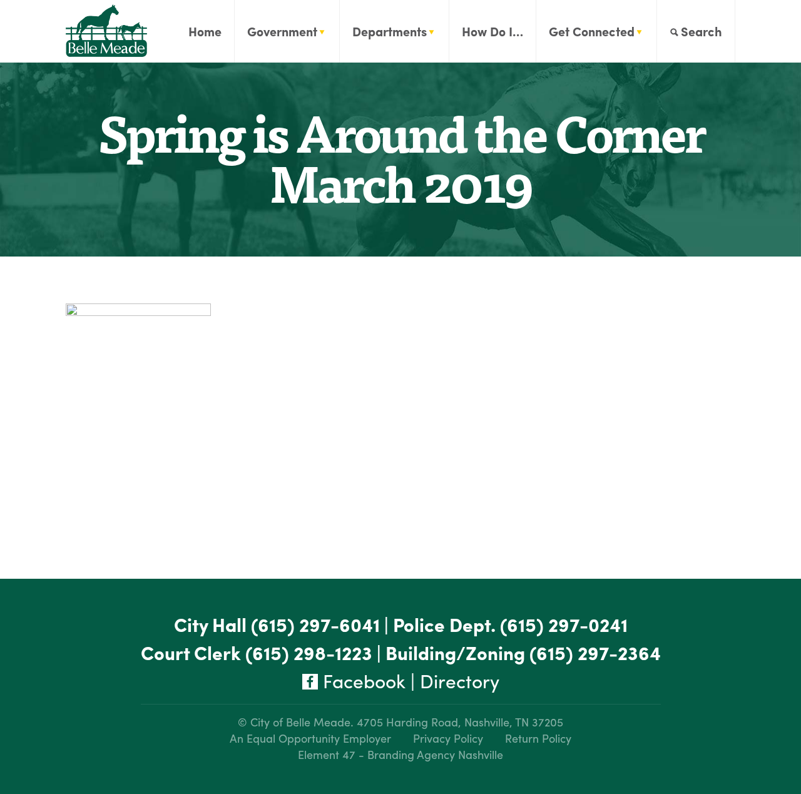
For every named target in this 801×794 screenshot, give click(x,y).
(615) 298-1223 (308, 652)
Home (205, 31)
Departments (389, 31)
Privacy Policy (448, 738)
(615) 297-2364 (595, 652)
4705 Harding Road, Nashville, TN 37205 (460, 722)
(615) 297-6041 (315, 624)
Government (282, 31)
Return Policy (538, 738)
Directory (459, 680)
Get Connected (592, 31)
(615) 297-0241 (564, 624)
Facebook (362, 680)
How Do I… (492, 31)
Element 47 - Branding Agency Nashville (400, 754)
